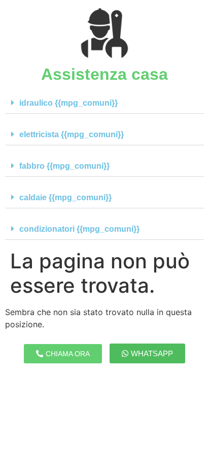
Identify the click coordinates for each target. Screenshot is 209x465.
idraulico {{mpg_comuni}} (68, 103)
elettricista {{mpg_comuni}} (71, 134)
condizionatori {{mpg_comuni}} (79, 229)
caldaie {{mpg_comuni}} (65, 197)
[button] (104, 103)
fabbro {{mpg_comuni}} (64, 166)
